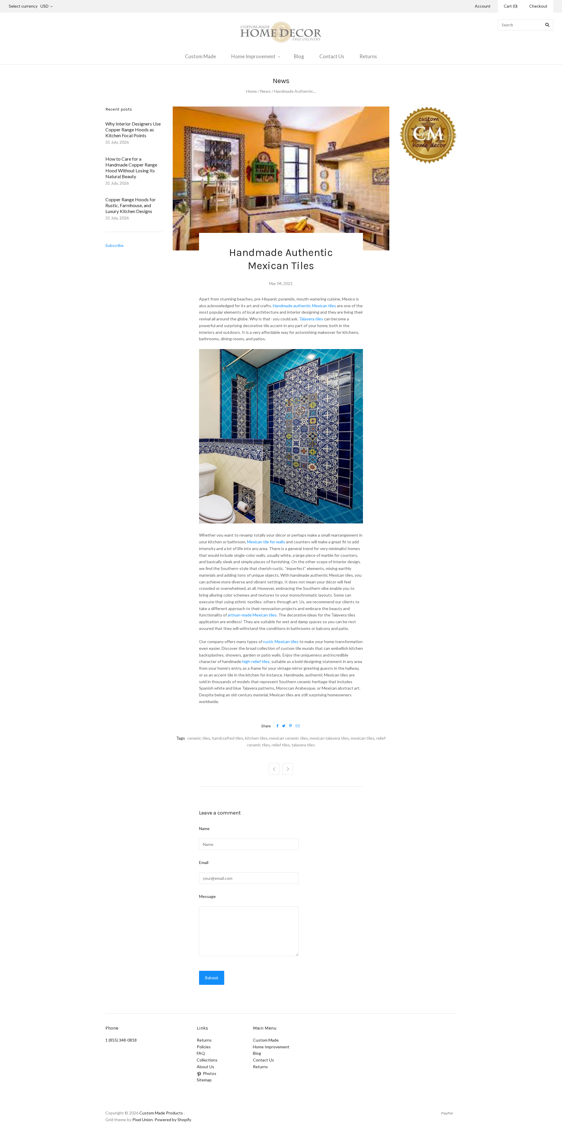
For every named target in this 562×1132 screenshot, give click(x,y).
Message (207, 896)
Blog (299, 56)
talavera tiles (303, 744)
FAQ (201, 1053)
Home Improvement (253, 56)
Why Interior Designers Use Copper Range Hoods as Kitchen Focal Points (133, 129)
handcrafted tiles (227, 738)
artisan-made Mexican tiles (252, 614)
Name (204, 828)
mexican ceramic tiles (288, 738)
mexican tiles (362, 738)
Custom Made (200, 56)
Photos (209, 1073)
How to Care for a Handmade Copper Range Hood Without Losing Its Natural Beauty (131, 167)
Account (483, 6)
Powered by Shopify (173, 1119)
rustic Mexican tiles (280, 641)
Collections (207, 1059)
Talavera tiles (311, 318)
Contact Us (331, 56)
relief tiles (281, 744)
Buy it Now (428, 134)
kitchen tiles (256, 738)
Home (251, 91)
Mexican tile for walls (266, 541)
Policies (204, 1046)
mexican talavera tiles (329, 738)
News (265, 91)
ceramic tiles (198, 738)
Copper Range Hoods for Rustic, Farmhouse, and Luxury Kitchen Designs (130, 205)
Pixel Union (142, 1119)
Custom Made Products (161, 1112)
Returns (368, 56)
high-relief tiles (256, 661)
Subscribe (114, 245)
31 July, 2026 (117, 142)
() (511, 6)
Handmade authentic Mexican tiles (304, 305)
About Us (205, 1066)
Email (203, 862)
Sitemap (204, 1079)
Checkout (538, 6)
